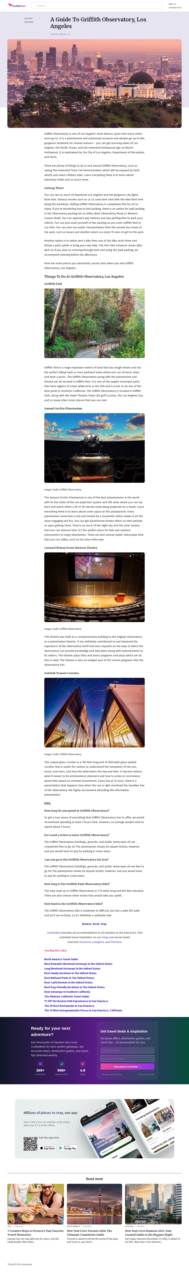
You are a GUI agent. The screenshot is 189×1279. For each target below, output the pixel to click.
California (28, 18)
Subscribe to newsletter (126, 1066)
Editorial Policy (175, 7)
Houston (129, 1226)
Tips (9, 1226)
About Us (172, 4)
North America (73, 1226)
